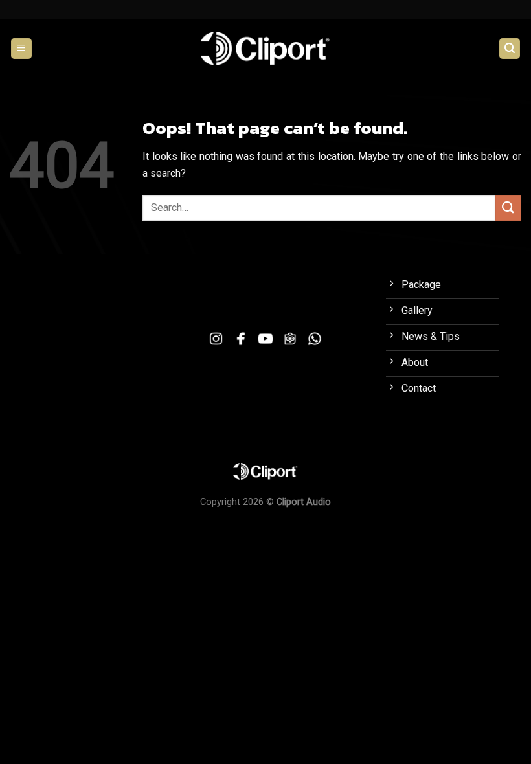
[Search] (509, 49)
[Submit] (508, 207)
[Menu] (21, 49)
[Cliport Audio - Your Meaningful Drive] (265, 48)
